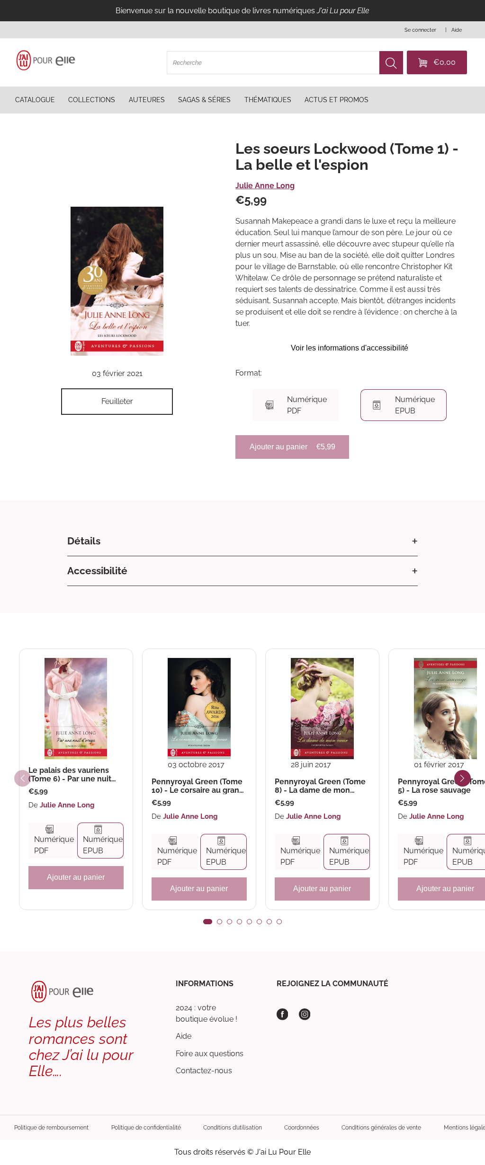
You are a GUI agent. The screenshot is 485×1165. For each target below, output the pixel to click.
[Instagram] (305, 1014)
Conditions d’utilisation (232, 1127)
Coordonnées (301, 1127)
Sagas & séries (204, 100)
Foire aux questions (209, 1053)
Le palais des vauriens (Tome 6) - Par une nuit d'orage (69, 774)
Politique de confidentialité (146, 1127)
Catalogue (35, 100)
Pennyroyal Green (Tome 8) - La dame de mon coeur (320, 786)
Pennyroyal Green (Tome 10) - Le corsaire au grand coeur (198, 786)
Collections (91, 100)
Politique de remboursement (51, 1127)
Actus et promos (336, 100)
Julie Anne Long (265, 185)
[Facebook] (282, 1014)
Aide (183, 1036)
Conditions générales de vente (381, 1127)
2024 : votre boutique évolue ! (206, 1013)
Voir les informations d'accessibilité (349, 348)
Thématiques (267, 100)
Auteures (147, 100)
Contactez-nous (204, 1070)
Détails (83, 541)
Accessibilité (97, 571)
